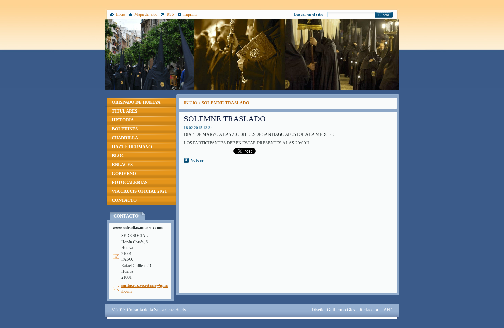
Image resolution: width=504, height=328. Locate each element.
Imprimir (190, 14)
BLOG (118, 155)
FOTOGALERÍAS (129, 182)
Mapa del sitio (145, 14)
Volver (197, 160)
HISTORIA (123, 120)
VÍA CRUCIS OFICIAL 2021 (139, 191)
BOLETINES (125, 129)
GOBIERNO (124, 173)
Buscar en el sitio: (309, 14)
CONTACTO (124, 200)
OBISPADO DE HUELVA (136, 102)
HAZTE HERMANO (132, 146)
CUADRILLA (125, 138)
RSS (170, 14)
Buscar (383, 15)
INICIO (190, 103)
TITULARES (124, 111)
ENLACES (122, 164)
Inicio (120, 14)
